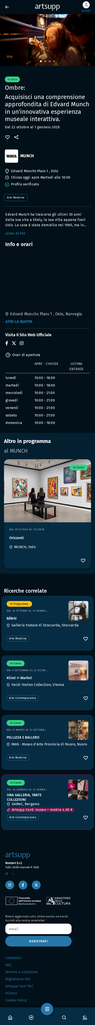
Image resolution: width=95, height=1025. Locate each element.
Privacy (11, 993)
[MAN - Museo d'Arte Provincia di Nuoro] (78, 730)
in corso (78, 467)
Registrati (38, 941)
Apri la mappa (18, 321)
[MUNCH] (11, 156)
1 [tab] (41, 61)
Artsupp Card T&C (19, 986)
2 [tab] (45, 61)
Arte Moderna (16, 197)
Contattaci (13, 958)
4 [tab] (54, 61)
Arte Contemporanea (22, 698)
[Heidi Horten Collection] (78, 670)
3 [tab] (50, 61)
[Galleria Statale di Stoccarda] (78, 611)
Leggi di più (15, 233)
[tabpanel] (47, 40)
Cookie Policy (16, 1000)
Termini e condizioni (21, 972)
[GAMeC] (78, 790)
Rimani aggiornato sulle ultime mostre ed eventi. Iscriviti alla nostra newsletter (36, 918)
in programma (19, 603)
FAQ (8, 965)
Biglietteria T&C (18, 979)
